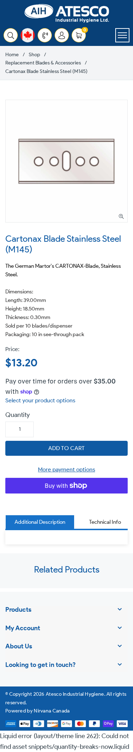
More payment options (66, 469)
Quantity (17, 415)
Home (12, 54)
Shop (34, 54)
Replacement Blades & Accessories (43, 63)
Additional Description (40, 522)
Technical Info (105, 522)
